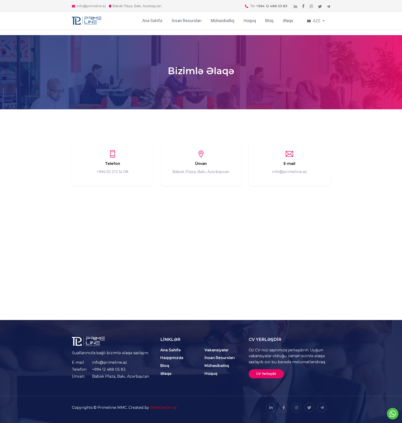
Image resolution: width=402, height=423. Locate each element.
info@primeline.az (109, 362)
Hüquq (250, 20)
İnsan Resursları (186, 20)
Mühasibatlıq (222, 20)
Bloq (269, 20)
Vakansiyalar (216, 350)
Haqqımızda (171, 358)
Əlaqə (288, 20)
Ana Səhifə (152, 20)
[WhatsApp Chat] (393, 414)
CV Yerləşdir (266, 374)
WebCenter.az (163, 407)
